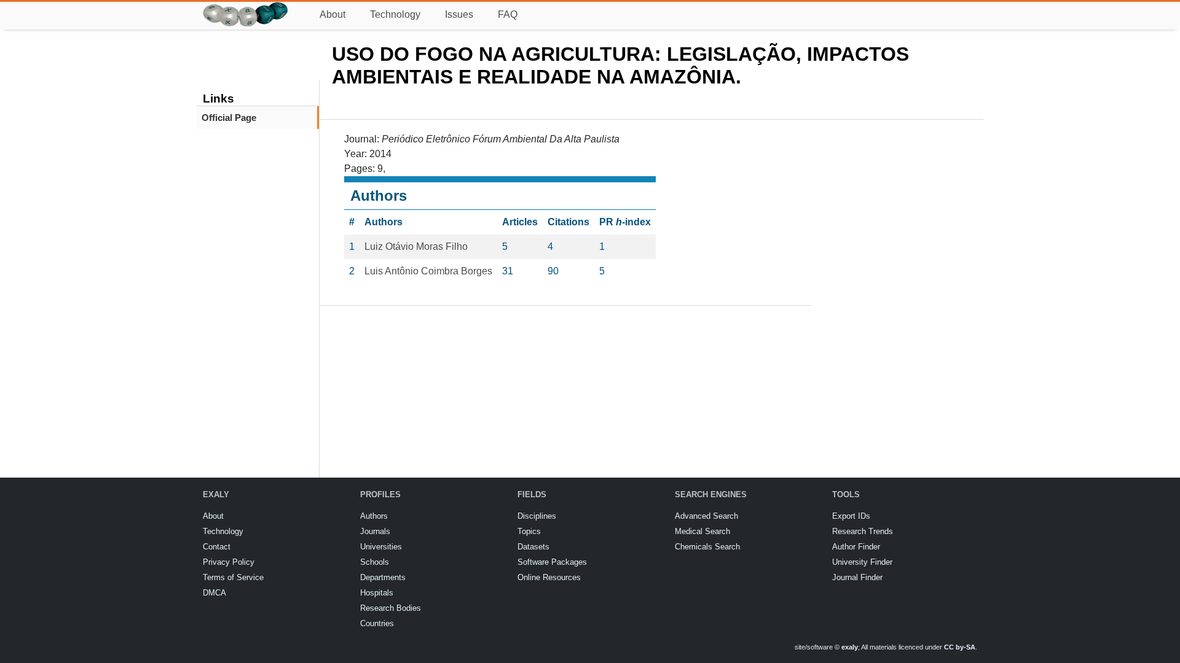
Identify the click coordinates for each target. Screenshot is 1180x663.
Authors (374, 516)
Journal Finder (857, 577)
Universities (381, 546)
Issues (459, 14)
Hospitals (376, 592)
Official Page (229, 117)
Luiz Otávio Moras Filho (416, 246)
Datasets (533, 546)
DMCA (214, 592)
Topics (529, 531)
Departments (383, 577)
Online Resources (549, 577)
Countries (377, 623)
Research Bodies (390, 608)
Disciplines (536, 516)
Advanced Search (706, 516)
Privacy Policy (228, 562)
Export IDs (851, 516)
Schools (374, 562)
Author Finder (856, 546)
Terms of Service (233, 577)
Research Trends (862, 531)
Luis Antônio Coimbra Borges (428, 271)
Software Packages (552, 562)
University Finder (862, 562)
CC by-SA (959, 647)
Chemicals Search (707, 546)
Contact (216, 546)
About (332, 14)
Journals (375, 531)
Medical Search (702, 531)
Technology (395, 14)
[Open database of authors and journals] (246, 7)
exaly (849, 647)
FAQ (507, 14)
